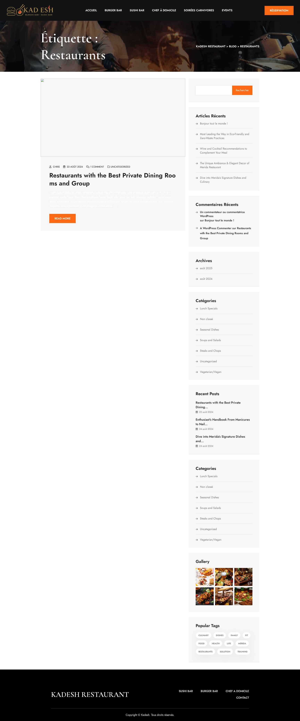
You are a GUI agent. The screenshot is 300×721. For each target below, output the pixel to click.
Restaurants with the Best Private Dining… (218, 404)
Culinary (203, 635)
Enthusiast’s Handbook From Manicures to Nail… (223, 421)
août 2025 (206, 268)
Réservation (279, 10)
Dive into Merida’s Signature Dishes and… (220, 438)
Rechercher (242, 90)
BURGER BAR (209, 691)
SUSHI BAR (186, 691)
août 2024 (206, 279)
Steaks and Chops (210, 351)
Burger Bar (113, 10)
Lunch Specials (208, 308)
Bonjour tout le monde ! (214, 123)
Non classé (206, 319)
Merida (242, 643)
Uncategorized (120, 166)
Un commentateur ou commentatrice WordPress (222, 214)
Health (216, 643)
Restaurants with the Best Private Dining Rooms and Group (112, 179)
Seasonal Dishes (209, 330)
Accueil (91, 10)
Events (227, 10)
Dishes (219, 635)
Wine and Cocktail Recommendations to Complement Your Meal (223, 151)
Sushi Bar (137, 10)
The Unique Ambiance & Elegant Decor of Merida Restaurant (224, 165)
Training (243, 651)
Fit (246, 635)
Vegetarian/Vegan (210, 372)
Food (201, 643)
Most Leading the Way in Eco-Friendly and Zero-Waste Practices (224, 136)
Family (234, 635)
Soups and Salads (210, 340)
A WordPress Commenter (215, 228)
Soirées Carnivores (199, 10)
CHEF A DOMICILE (237, 691)
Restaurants (205, 651)
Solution (225, 651)
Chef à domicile (164, 10)
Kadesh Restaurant (90, 694)
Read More (62, 218)
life (229, 643)
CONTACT (242, 698)
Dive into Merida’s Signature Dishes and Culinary (223, 180)
